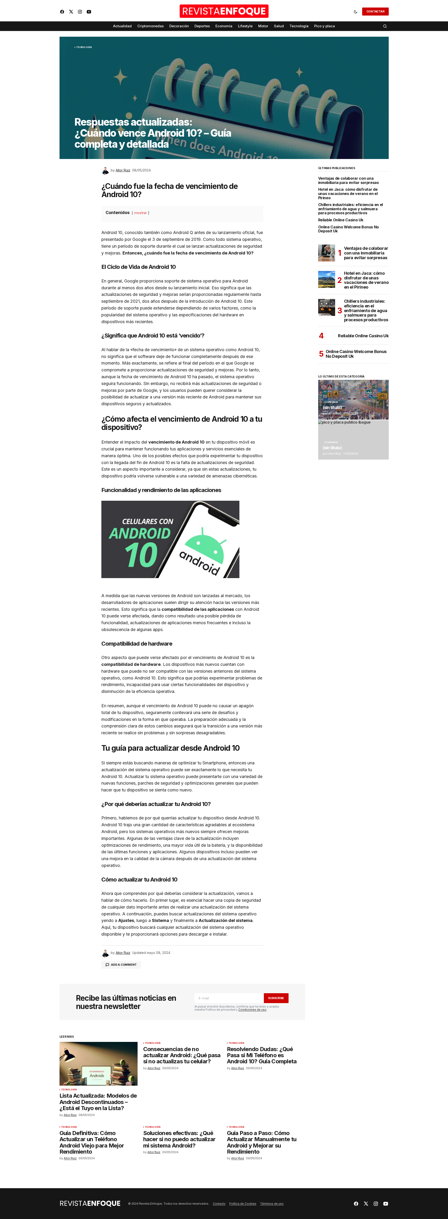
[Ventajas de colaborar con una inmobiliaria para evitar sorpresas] (326, 253)
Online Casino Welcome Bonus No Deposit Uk (348, 229)
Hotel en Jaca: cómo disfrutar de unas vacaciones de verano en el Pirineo (348, 193)
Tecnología (84, 47)
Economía (331, 402)
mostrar (140, 213)
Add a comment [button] (124, 964)
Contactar (375, 11)
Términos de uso (272, 1203)
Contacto (219, 1203)
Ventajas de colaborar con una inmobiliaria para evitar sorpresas (348, 180)
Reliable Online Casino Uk (340, 220)
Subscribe (276, 998)
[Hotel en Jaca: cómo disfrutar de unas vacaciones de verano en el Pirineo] (326, 279)
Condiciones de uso (252, 1009)
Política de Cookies (242, 1203)
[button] (355, 11)
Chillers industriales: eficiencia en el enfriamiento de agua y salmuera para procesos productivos (350, 209)
